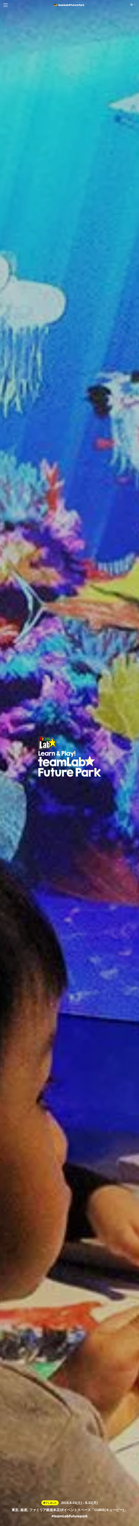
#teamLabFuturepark (70, 1516)
